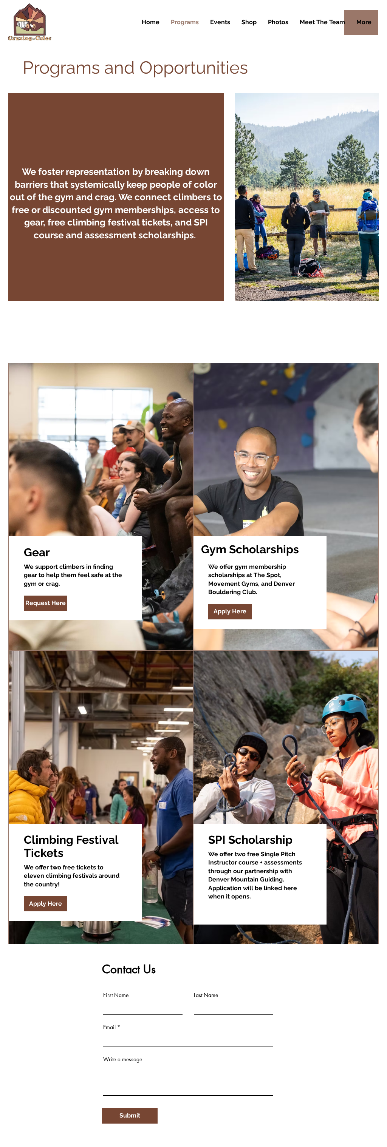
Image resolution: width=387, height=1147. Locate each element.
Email (109, 1027)
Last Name (206, 995)
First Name (115, 995)
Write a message (122, 1059)
